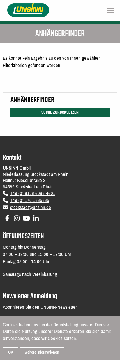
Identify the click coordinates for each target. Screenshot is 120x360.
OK (10, 352)
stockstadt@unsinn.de (30, 207)
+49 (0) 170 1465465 (29, 200)
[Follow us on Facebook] (7, 217)
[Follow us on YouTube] (26, 217)
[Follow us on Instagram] (17, 217)
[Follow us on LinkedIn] (36, 217)
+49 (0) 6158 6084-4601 (32, 193)
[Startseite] (28, 9)
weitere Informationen (42, 352)
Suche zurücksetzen (60, 112)
